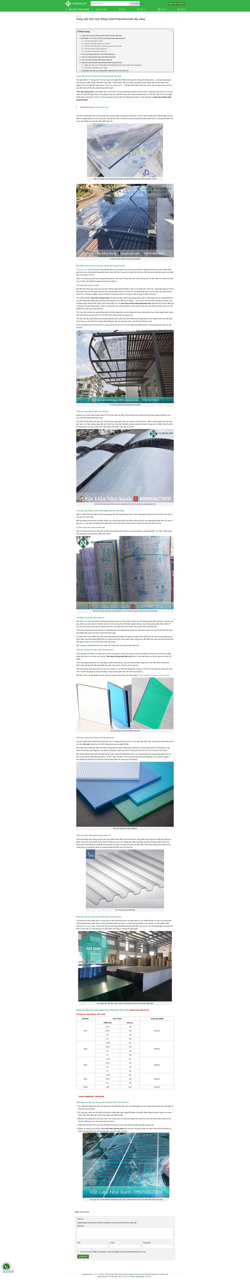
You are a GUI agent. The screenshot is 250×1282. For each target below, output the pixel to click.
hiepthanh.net (137, 1274)
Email (112, 1242)
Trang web (146, 1242)
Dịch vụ (78, 16)
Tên (79, 1242)
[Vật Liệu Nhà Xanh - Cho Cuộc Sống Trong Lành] (76, 3)
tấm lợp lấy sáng (101, 107)
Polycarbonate (82, 269)
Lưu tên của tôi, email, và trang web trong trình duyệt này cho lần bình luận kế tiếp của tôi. (113, 1252)
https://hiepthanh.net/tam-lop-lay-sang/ (154, 675)
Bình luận (80, 1226)
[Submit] (135, 3)
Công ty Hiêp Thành (93, 926)
